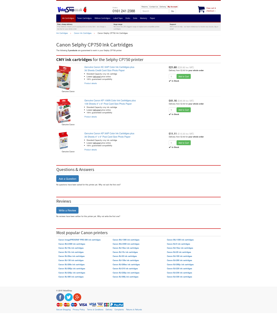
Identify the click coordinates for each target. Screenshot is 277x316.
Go (172, 11)
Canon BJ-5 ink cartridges (178, 243)
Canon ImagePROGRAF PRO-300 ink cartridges (79, 239)
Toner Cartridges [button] (84, 18)
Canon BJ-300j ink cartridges (125, 276)
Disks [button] (128, 18)
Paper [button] (152, 18)
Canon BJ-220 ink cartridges (179, 268)
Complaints (119, 309)
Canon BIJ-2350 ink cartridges (126, 243)
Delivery (163, 6)
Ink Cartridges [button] (68, 18)
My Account (172, 6)
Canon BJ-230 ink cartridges (179, 272)
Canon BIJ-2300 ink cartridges (71, 243)
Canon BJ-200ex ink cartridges (126, 264)
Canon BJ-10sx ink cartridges (180, 247)
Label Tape (118, 18)
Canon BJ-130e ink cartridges (126, 260)
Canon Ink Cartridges (83, 33)
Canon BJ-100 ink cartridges (179, 256)
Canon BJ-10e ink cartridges (71, 247)
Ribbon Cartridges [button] (102, 18)
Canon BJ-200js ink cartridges (71, 268)
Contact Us (153, 6)
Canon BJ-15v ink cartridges (125, 252)
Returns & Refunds (134, 309)
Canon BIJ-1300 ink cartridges (126, 239)
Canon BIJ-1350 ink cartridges (180, 239)
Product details (90, 83)
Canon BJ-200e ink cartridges (71, 264)
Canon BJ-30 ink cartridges (125, 256)
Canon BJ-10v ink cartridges (71, 252)
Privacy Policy (79, 309)
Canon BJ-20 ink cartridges (179, 252)
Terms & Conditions (95, 309)
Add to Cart (183, 76)
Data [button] (135, 18)
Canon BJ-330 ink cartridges (179, 276)
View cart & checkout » (211, 9)
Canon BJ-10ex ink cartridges (126, 247)
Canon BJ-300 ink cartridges (71, 276)
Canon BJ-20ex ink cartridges (71, 256)
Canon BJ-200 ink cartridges (179, 260)
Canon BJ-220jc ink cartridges (71, 272)
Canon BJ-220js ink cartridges (126, 272)
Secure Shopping (63, 309)
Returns (145, 6)
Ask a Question (67, 178)
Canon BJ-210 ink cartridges (125, 268)
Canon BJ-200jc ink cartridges (180, 264)
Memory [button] (143, 18)
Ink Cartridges (62, 33)
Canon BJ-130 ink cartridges (71, 260)
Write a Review (67, 210)
